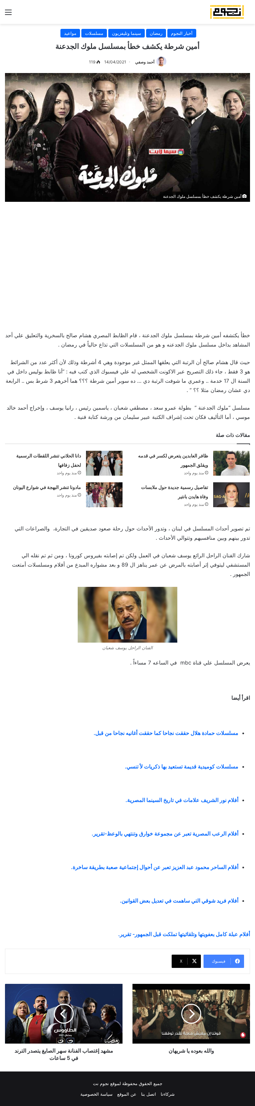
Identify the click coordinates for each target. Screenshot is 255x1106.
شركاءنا (168, 1094)
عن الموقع (126, 1094)
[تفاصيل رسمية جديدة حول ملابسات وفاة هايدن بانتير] (231, 494)
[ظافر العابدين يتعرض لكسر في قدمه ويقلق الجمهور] (231, 463)
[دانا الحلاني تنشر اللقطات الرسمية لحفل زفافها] (104, 463)
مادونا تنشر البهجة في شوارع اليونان (47, 487)
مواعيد (70, 33)
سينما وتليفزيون (126, 33)
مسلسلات (94, 33)
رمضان (156, 33)
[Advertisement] (127, 265)
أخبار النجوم (182, 33)
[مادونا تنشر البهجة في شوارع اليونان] (104, 494)
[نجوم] (227, 12)
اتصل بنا (148, 1094)
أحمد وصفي (144, 61)
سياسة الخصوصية (96, 1094)
